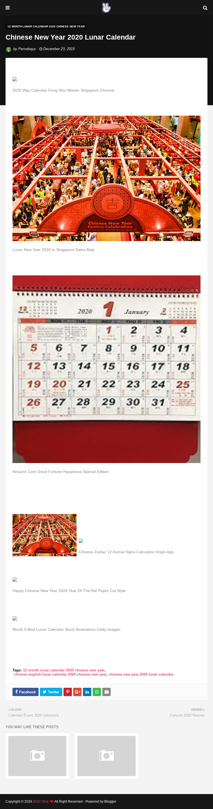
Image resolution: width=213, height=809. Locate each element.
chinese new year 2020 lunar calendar (141, 674)
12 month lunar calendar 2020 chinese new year (64, 670)
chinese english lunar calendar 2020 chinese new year (60, 674)
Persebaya (27, 49)
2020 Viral (41, 801)
